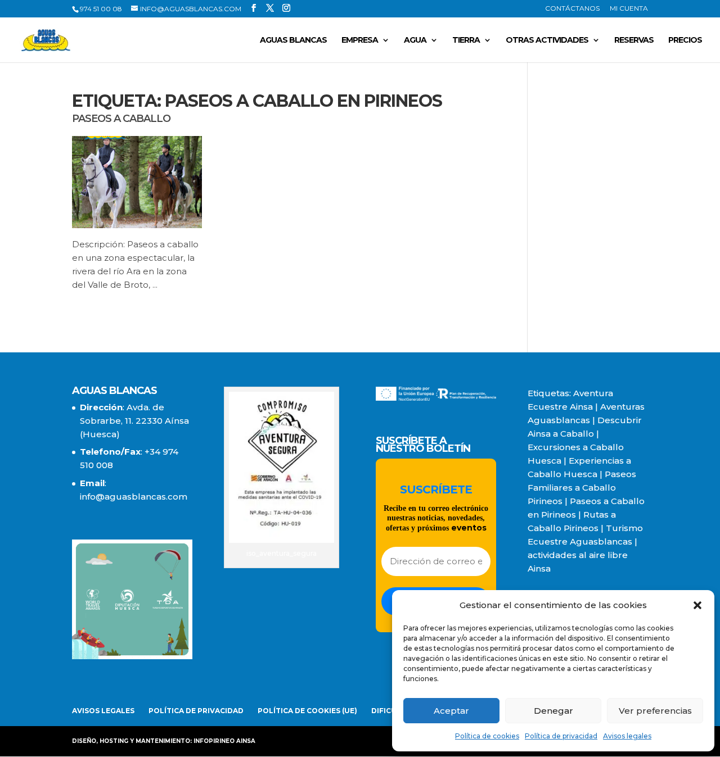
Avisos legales (627, 736)
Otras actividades (547, 40)
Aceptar (451, 710)
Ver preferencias (655, 710)
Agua (415, 40)
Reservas (634, 40)
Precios (685, 40)
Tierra (466, 40)
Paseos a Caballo (121, 118)
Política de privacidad (561, 736)
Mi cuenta (629, 8)
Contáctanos (572, 8)
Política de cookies (487, 736)
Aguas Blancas (293, 40)
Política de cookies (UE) (307, 710)
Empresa (359, 40)
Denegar (553, 710)
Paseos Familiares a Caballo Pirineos (582, 487)
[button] (697, 605)
